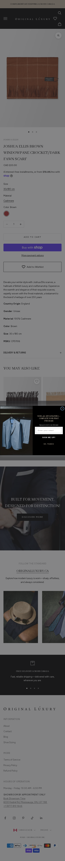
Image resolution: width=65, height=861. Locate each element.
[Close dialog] (62, 408)
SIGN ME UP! (48, 437)
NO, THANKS (49, 444)
